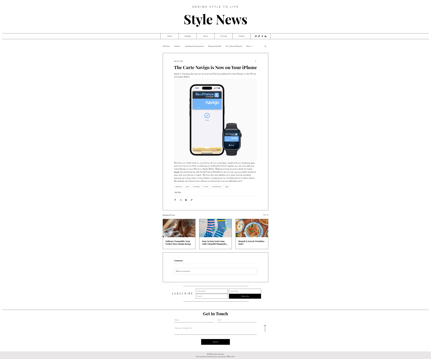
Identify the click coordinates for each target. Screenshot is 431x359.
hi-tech (205, 187)
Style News (215, 19)
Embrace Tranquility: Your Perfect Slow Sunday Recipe (178, 242)
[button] (265, 46)
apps (227, 187)
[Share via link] (191, 200)
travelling (196, 187)
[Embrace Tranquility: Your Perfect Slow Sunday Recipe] (179, 228)
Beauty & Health (214, 46)
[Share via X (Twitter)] (180, 200)
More (249, 46)
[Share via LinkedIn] (186, 200)
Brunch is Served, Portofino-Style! (251, 242)
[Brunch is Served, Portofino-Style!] (252, 228)
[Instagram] (256, 36)
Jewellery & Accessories (194, 46)
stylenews (178, 187)
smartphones (216, 187)
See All (265, 215)
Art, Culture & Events (234, 46)
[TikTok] (259, 36)
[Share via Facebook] (175, 200)
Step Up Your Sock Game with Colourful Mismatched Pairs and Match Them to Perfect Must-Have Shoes (215, 242)
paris (187, 187)
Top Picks (177, 192)
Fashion (177, 46)
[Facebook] (262, 36)
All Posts (166, 46)
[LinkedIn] (265, 36)
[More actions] (255, 61)
